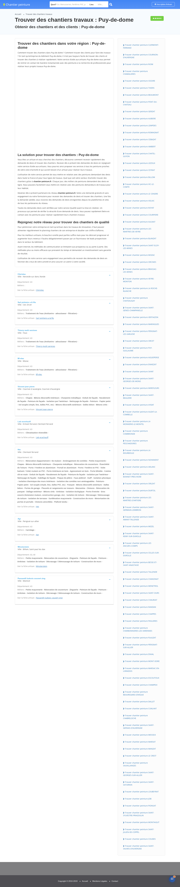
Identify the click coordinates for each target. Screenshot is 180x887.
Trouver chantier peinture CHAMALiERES (135, 72)
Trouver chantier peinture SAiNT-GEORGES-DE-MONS (138, 379)
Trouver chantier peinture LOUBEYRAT (142, 791)
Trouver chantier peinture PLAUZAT (140, 637)
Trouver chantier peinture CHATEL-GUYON (139, 155)
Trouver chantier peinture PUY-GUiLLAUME (137, 349)
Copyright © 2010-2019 (67, 881)
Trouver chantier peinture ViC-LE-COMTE (138, 185)
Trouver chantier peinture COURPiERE (141, 215)
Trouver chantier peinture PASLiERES (141, 621)
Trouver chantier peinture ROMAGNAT (142, 132)
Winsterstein (41, 566)
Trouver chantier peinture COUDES (140, 839)
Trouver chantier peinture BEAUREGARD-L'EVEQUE (135, 693)
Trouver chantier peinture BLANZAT (140, 238)
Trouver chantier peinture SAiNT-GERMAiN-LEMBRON (138, 508)
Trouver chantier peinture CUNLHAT (141, 708)
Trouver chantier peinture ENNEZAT (141, 364)
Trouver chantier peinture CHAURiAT (141, 600)
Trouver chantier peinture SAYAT (139, 371)
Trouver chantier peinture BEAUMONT (142, 95)
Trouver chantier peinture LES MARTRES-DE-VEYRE (137, 230)
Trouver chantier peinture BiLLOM (140, 177)
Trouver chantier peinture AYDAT (139, 405)
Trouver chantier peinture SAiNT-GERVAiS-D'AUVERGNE (138, 726)
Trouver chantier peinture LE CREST (140, 755)
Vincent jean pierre (44, 409)
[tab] (64, 275)
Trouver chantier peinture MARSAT (140, 742)
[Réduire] (166, 844)
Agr (37, 534)
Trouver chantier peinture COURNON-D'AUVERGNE (140, 56)
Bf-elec (39, 374)
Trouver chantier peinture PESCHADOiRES (135, 442)
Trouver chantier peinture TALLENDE (141, 572)
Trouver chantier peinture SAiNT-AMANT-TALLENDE (138, 518)
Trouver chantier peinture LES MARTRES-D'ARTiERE (137, 498)
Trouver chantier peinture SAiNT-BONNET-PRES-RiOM (138, 475)
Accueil (18, 14)
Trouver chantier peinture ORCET (139, 341)
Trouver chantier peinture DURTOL (140, 490)
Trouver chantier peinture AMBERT (140, 146)
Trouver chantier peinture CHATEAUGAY (135, 299)
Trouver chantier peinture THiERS (139, 88)
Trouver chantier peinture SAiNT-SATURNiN (138, 783)
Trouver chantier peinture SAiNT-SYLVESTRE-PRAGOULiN (138, 814)
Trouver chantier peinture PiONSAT (140, 805)
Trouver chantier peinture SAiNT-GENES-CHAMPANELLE (138, 309)
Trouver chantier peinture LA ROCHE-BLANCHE (140, 289)
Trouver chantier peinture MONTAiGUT (142, 822)
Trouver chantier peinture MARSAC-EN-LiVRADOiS (141, 669)
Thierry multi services (45, 346)
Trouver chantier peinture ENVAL (139, 654)
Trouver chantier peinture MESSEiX (140, 735)
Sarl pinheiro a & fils (45, 318)
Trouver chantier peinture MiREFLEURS (142, 388)
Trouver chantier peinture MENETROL (141, 586)
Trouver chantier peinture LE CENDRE (141, 193)
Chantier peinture (17, 4)
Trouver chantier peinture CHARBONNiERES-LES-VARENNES (137, 629)
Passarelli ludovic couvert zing (49, 598)
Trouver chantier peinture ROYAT (139, 208)
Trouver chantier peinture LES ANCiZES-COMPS (137, 544)
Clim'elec (40, 290)
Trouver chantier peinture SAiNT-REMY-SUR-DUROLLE (138, 534)
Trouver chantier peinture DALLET (140, 701)
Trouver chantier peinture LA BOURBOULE (136, 451)
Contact (115, 881)
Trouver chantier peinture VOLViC (139, 200)
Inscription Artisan (164, 4)
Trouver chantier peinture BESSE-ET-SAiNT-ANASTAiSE (140, 563)
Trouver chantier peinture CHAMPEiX (141, 685)
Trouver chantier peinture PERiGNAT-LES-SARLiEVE (140, 332)
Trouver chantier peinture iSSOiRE (140, 81)
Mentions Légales (99, 881)
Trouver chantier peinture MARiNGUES (142, 324)
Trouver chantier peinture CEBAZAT (140, 139)
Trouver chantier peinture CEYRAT (140, 170)
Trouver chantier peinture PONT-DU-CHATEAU (140, 103)
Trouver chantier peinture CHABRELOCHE (135, 716)
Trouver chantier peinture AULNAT (140, 222)
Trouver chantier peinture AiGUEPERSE (142, 357)
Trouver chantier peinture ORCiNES (140, 262)
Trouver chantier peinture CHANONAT (142, 579)
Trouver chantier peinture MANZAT (140, 748)
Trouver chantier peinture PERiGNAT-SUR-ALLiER (140, 646)
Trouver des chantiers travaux (39, 14)
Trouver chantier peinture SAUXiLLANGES (135, 764)
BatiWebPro (156, 871)
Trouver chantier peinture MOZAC (140, 255)
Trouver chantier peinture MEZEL (139, 526)
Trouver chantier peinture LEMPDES (140, 125)
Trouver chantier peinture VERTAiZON (141, 317)
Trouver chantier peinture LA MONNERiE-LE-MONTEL (136, 422)
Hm (37, 506)
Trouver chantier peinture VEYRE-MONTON (138, 280)
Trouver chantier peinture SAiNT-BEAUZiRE (138, 396)
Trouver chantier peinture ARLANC (140, 467)
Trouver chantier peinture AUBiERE (140, 118)
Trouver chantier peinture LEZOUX (140, 163)
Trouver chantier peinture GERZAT (140, 111)
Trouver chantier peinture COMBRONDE (135, 432)
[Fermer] (171, 844)
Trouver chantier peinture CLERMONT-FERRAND (141, 46)
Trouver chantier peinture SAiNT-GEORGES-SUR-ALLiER (138, 773)
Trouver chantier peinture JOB (138, 798)
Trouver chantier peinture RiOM (139, 64)
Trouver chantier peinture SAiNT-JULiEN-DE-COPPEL (138, 830)
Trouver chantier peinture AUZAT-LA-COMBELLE (140, 413)
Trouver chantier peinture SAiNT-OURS (142, 593)
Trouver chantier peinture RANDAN (140, 607)
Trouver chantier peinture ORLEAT (140, 483)
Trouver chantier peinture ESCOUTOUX (142, 678)
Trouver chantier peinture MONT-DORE (142, 661)
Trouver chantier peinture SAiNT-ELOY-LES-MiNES (141, 246)
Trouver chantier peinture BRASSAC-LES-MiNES (140, 270)
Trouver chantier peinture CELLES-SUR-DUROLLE (141, 554)
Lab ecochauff (42, 437)
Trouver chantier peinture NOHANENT (142, 460)
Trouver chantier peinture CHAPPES (140, 614)
